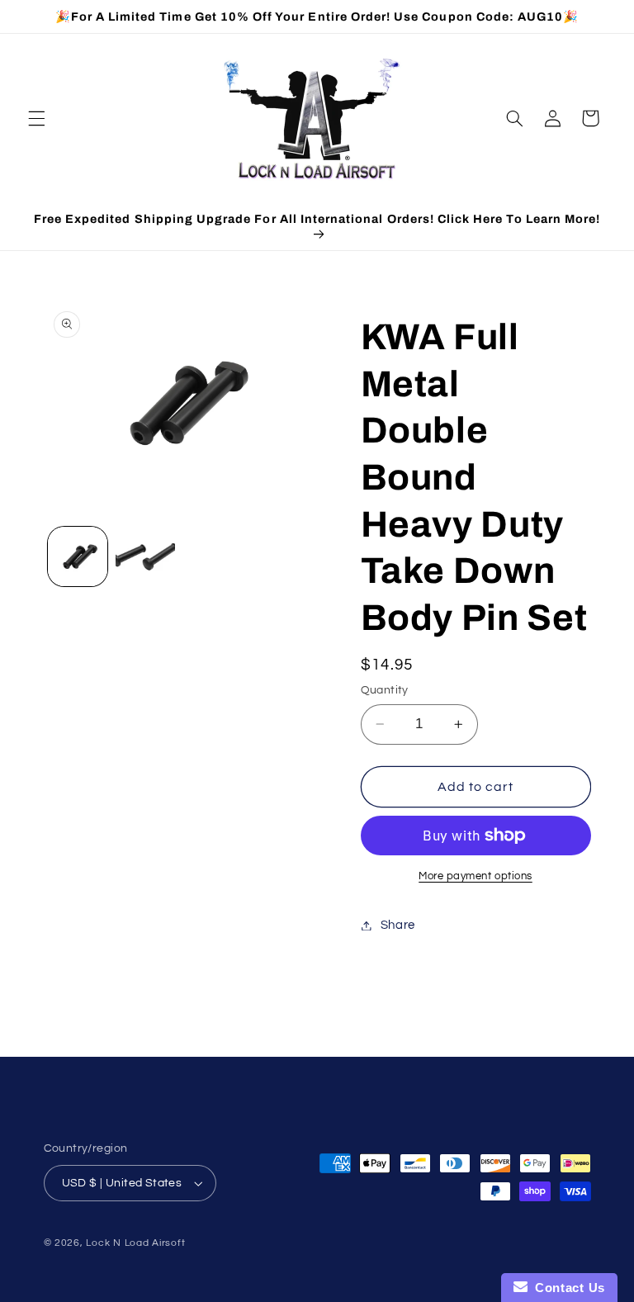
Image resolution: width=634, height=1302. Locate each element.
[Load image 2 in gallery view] (145, 556)
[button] (36, 118)
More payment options (475, 876)
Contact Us (566, 1288)
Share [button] (398, 925)
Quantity (385, 690)
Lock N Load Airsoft (135, 1243)
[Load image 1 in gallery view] (77, 556)
